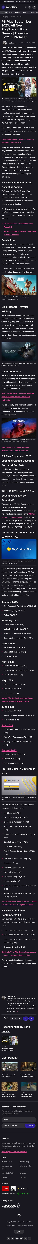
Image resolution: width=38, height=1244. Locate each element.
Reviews (17, 12)
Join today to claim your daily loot (25, 1)
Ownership (23, 1177)
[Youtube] (21, 1238)
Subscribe (30, 1125)
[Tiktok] (29, 1238)
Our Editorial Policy (8, 1173)
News (10, 12)
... (17, 1011)
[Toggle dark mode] (25, 7)
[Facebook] (12, 1238)
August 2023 (9, 750)
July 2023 (7, 725)
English (18, 1232)
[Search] (29, 7)
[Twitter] (8, 1238)
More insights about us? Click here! (14, 1152)
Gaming (4, 12)
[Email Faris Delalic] (31, 1019)
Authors (4, 1177)
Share (16, 1018)
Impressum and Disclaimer (26, 1226)
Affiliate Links (7, 1162)
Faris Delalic (11, 996)
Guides (25, 12)
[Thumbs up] (25, 1019)
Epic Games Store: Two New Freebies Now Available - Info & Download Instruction (18, 396)
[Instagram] (25, 1238)
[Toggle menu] (3, 7)
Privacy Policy (24, 1162)
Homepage (5, 16)
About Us (23, 1173)
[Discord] (17, 1238)
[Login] (34, 7)
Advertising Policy (26, 1166)
